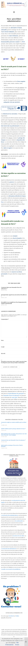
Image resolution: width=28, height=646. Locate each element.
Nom (2, 340)
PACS (23, 41)
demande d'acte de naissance (11, 395)
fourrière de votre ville (18, 535)
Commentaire (5, 319)
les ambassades (19, 521)
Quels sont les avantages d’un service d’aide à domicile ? (12, 446)
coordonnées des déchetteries (8, 548)
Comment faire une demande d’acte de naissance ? (13, 440)
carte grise (15, 397)
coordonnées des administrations (9, 515)
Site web (3, 353)
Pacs (2, 202)
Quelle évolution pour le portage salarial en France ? (13, 428)
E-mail (2, 347)
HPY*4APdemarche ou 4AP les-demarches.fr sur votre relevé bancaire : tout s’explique (14, 434)
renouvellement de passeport (16, 393)
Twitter (17, 616)
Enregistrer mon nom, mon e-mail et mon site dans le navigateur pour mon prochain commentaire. (14, 362)
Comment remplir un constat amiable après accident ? (13, 423)
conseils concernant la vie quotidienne (10, 569)
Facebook (11, 616)
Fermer (17, 644)
